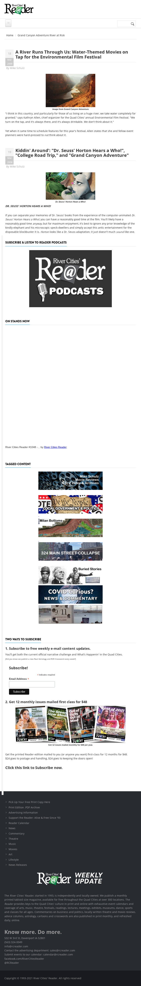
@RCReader (11, 962)
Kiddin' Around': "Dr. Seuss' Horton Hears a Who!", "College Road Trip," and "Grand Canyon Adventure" (72, 152)
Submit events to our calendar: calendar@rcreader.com (38, 954)
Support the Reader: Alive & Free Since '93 (34, 817)
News (12, 828)
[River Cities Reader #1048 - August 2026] (70, 384)
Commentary (16, 833)
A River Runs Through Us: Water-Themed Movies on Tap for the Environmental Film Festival (71, 54)
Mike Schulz (17, 68)
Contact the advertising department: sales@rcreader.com (39, 950)
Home (9, 35)
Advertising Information (23, 812)
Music (12, 844)
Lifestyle (14, 859)
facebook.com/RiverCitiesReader (24, 958)
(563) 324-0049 (13, 942)
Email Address (19, 679)
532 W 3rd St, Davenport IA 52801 (24, 938)
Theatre (13, 838)
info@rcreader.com (16, 946)
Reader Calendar (19, 823)
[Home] (18, 9)
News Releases (18, 865)
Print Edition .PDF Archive (24, 807)
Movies (13, 849)
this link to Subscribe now (38, 767)
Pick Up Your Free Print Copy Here (29, 802)
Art (10, 854)
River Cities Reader (55, 447)
